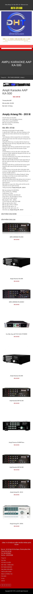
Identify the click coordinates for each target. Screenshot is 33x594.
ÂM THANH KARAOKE (6, 567)
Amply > (23, 77)
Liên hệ (3, 580)
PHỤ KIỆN (3, 576)
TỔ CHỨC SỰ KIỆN (6, 562)
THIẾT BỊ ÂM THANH (6, 571)
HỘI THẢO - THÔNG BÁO (7, 564)
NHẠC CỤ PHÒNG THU (6, 574)
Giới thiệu (3, 560)
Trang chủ (3, 77)
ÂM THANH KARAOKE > (14, 77)
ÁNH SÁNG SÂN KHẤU (6, 569)
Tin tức (3, 578)
